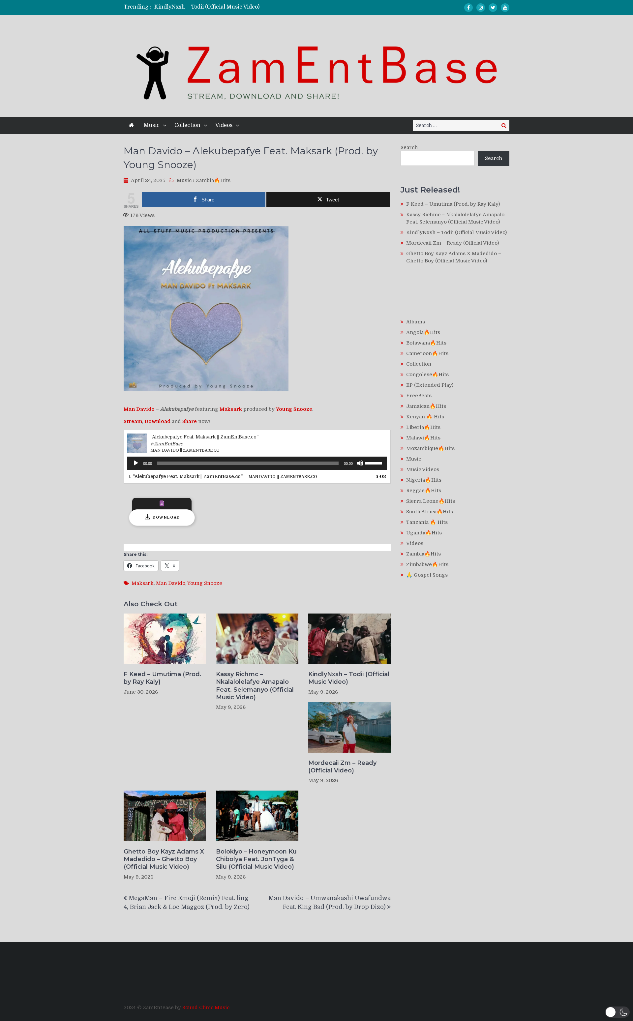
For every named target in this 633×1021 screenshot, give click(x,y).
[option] (254, 7)
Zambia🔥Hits (213, 180)
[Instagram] (480, 7)
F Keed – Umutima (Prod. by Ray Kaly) (162, 678)
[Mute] (360, 463)
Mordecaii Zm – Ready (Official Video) (342, 766)
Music (152, 125)
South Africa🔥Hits (429, 512)
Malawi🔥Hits (423, 438)
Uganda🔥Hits (424, 533)
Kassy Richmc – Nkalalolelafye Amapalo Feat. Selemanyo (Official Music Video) (255, 686)
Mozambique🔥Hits (430, 448)
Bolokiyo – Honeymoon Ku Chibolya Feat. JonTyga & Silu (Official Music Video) (256, 859)
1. (222, 476)
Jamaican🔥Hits (426, 406)
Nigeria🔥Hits (423, 480)
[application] (257, 463)
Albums (415, 322)
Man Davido (170, 583)
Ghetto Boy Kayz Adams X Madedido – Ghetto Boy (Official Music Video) (164, 859)
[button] (617, 1012)
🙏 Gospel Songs (427, 575)
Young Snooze (204, 583)
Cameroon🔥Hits (427, 353)
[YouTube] (505, 7)
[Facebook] (468, 7)
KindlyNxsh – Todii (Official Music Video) (206, 7)
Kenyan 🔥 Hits (425, 417)
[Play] (136, 463)
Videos (223, 125)
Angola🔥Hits (423, 332)
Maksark (143, 583)
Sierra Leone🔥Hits (430, 501)
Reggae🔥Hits (423, 491)
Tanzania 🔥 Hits (427, 522)
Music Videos (422, 469)
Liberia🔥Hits (423, 427)
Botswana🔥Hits (426, 343)
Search (409, 147)
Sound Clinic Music (205, 1007)
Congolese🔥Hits (427, 374)
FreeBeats (419, 396)
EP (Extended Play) (429, 385)
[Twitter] (493, 7)
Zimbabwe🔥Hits (427, 564)
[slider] (374, 462)
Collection (187, 125)
